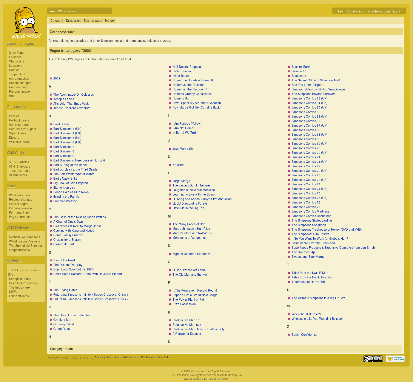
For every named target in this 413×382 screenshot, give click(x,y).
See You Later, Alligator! (308, 84)
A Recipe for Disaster (187, 333)
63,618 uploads (19, 166)
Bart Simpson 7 (63, 146)
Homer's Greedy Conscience (192, 94)
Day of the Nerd (64, 260)
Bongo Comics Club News (71, 192)
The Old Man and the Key (190, 274)
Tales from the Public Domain (312, 277)
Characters (16, 61)
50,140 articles (19, 162)
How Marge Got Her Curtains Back (196, 107)
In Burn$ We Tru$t (185, 132)
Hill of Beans (181, 75)
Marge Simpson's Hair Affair (191, 228)
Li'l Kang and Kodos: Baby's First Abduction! (203, 199)
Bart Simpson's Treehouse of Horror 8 (79, 160)
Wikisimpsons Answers (24, 241)
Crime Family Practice (68, 235)
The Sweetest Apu (304, 252)
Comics (14, 70)
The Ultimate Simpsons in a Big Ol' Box (318, 298)
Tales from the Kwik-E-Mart (310, 272)
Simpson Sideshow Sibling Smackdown (318, 89)
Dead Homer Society (23, 283)
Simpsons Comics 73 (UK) (309, 179)
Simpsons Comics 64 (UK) (309, 103)
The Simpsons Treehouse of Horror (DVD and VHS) (327, 229)
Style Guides (17, 133)
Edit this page (93, 20)
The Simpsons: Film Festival (311, 234)
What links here (19, 195)
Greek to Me (61, 319)
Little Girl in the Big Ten (188, 208)
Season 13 (299, 71)
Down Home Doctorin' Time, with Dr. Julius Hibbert (87, 274)
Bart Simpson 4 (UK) (67, 133)
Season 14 (299, 75)
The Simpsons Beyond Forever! (313, 94)
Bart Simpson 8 (63, 151)
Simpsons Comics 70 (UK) (309, 152)
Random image (19, 91)
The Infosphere (19, 287)
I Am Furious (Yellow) (187, 123)
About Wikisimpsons (126, 357)
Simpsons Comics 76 (306, 202)
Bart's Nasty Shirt (65, 178)
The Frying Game (65, 290)
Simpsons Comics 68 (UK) (309, 134)
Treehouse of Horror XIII (308, 282)
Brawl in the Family (66, 196)
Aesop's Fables (63, 99)
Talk (340, 11)
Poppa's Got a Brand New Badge (195, 295)
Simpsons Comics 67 (306, 121)
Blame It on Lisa (64, 187)
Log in (397, 11)
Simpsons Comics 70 (306, 148)
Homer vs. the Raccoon (189, 84)
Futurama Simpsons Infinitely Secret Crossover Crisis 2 (90, 299)
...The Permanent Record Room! (195, 290)
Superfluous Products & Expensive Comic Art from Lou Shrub (333, 247)
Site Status (164, 357)
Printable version (20, 208)
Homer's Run (181, 98)
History (110, 20)
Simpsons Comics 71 (306, 157)
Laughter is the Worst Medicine (194, 190)
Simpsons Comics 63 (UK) (309, 98)
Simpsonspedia (19, 250)
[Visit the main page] (26, 33)
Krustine (178, 165)
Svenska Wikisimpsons (24, 237)
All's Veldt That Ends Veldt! (71, 103)
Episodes (15, 57)
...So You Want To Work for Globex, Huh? (320, 238)
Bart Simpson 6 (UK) (67, 142)
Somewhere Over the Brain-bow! (314, 243)
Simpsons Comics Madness (310, 211)
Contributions (356, 11)
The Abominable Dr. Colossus (73, 94)
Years (69, 348)
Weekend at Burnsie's (306, 314)
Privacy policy (103, 357)
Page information (20, 216)
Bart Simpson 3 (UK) (67, 128)
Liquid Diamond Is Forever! (191, 203)
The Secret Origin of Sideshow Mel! (316, 80)
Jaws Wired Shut (184, 148)
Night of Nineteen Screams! (191, 254)
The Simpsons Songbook (309, 225)
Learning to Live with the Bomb (194, 194)
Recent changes (20, 83)
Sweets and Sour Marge (308, 256)
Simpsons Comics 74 (306, 184)
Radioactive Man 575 (187, 324)
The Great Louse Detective (71, 315)
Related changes (20, 199)
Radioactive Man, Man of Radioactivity (199, 329)
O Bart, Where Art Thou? (189, 270)
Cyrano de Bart (63, 244)
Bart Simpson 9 (63, 156)
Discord (14, 137)
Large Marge (181, 181)
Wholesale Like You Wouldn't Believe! (317, 318)
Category (57, 20)
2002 (56, 78)
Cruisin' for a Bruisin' (67, 239)
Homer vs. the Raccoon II (190, 89)
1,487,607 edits (19, 170)
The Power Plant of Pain (189, 299)
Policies (14, 116)
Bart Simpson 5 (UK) (67, 137)
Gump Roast (62, 328)
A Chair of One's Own (68, 221)
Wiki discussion (19, 142)
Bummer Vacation (65, 201)
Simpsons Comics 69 (306, 139)
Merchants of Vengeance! (190, 237)
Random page (18, 87)
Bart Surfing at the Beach (70, 165)
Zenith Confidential (304, 334)
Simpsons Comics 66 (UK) (309, 116)
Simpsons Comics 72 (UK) (309, 170)
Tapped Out (17, 74)
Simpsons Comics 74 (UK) (309, 188)
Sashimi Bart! (301, 66)
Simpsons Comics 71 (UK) (309, 161)
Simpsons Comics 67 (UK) (309, 125)
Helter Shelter (182, 71)
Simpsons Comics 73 (306, 175)
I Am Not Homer (183, 128)
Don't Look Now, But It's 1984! (73, 269)
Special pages (18, 204)
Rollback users (19, 120)
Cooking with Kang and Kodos (73, 230)
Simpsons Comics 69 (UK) (309, 143)
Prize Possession (184, 304)
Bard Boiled (61, 124)
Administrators (19, 124)
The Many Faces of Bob (189, 224)
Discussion (73, 20)
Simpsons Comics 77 (306, 207)
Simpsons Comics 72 (306, 166)
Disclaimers (148, 357)
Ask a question (19, 78)
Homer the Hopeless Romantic (193, 80)
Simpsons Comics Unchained (311, 216)
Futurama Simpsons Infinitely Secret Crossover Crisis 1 (90, 294)
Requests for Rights (22, 129)
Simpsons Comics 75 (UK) (309, 198)
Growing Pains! (63, 324)
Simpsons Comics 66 (306, 112)
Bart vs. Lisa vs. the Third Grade (75, 169)
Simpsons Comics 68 (306, 130)
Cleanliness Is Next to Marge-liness (77, 226)
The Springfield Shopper (25, 245)
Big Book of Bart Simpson (70, 183)
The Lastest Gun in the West (192, 185)
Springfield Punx (20, 278)
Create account (379, 11)
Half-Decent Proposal (187, 66)
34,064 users (18, 175)
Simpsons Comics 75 (306, 193)
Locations (15, 65)
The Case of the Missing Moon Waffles (79, 217)
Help (12, 95)
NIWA (13, 291)
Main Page (16, 52)
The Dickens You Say (67, 264)
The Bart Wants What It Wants (73, 174)
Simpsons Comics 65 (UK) (309, 107)
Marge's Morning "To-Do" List (193, 233)
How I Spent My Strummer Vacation (197, 103)
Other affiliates (19, 296)
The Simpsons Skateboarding (312, 220)
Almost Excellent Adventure (72, 108)
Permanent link (19, 212)
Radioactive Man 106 (187, 320)
